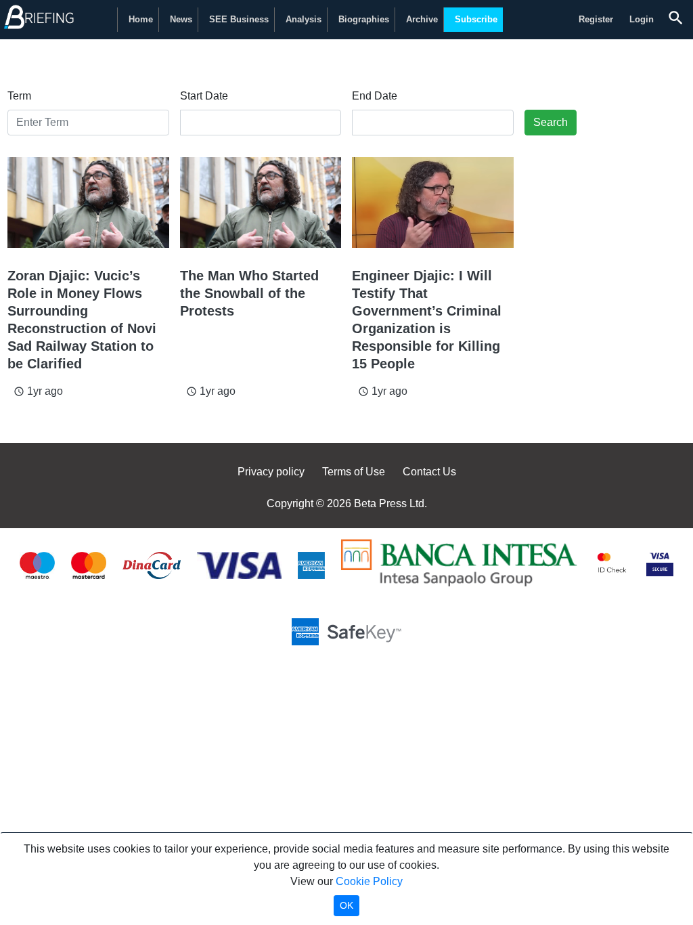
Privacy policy (271, 471)
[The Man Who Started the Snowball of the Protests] (261, 202)
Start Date (204, 96)
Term (19, 96)
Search (550, 122)
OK (346, 905)
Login (641, 19)
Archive (422, 19)
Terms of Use (353, 471)
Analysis (303, 19)
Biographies (363, 19)
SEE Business (239, 19)
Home (141, 19)
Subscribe (476, 19)
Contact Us (429, 471)
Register (596, 19)
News (181, 19)
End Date (374, 96)
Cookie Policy (369, 881)
